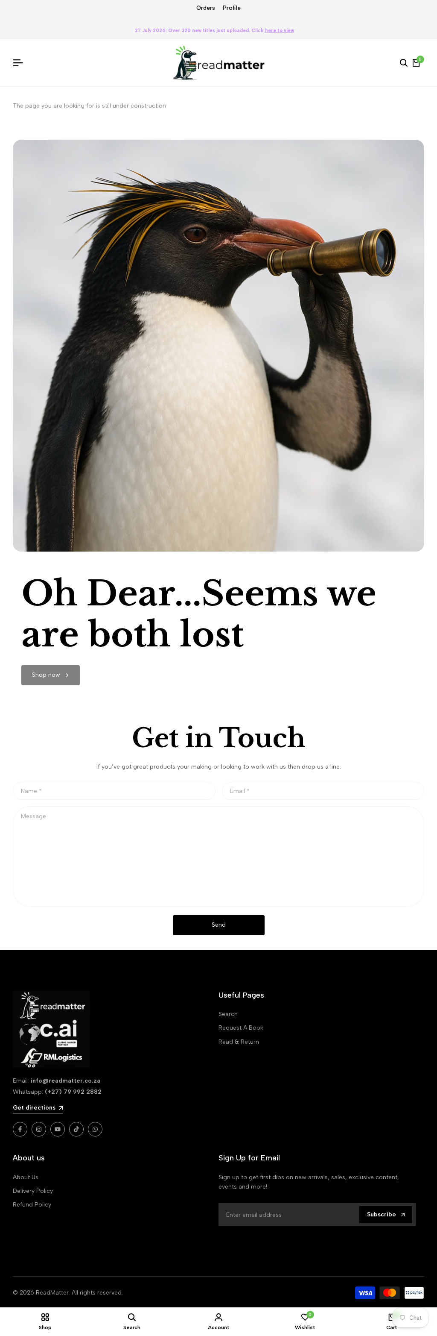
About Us (25, 1177)
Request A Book (240, 1027)
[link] (50, 675)
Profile (232, 8)
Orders (205, 8)
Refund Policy (32, 1204)
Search (228, 1014)
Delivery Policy (33, 1191)
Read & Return (238, 1041)
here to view (279, 30)
